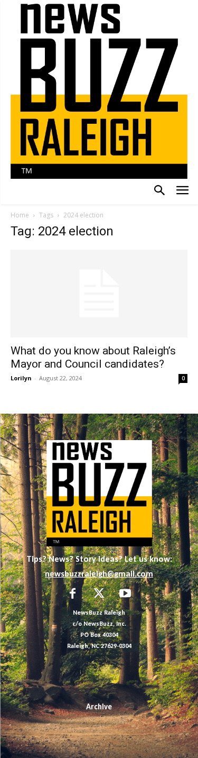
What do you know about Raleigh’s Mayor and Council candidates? (93, 357)
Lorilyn (21, 378)
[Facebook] (72, 594)
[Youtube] (125, 594)
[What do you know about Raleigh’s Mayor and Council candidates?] (99, 293)
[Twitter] (99, 594)
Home (20, 215)
